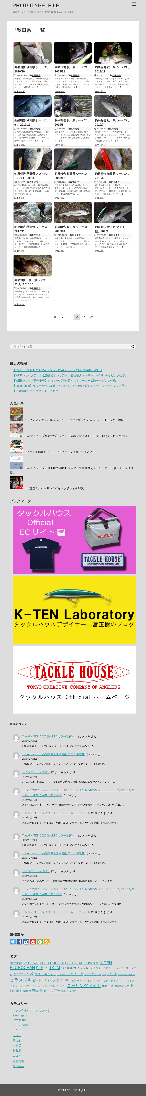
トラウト (112, 974)
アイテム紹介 (21, 1024)
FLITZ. (96, 963)
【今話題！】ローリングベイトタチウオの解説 (54, 488)
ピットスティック (44, 980)
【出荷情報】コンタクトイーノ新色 (35, 390)
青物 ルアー (50, 991)
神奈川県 (16, 991)
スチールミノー (45, 974)
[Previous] (62, 316)
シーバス (23, 973)
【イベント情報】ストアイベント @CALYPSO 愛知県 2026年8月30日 (57, 370)
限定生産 (18, 1066)
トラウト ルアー (126, 974)
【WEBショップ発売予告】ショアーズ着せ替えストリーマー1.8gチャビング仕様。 (66, 380)
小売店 (17, 1045)
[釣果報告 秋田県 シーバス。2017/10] (73, 212)
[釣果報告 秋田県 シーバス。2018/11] (73, 159)
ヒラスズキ (21, 979)
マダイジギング (117, 980)
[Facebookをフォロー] (19, 941)
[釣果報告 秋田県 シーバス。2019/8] (73, 106)
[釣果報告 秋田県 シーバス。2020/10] (33, 53)
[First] (55, 316)
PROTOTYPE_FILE (35, 5)
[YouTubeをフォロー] (33, 941)
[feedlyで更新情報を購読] (40, 941)
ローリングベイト (84, 985)
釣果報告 (36, 75)
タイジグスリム (92, 974)
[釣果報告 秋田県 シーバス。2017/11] (33, 212)
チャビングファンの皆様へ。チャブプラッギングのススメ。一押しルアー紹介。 (75, 419)
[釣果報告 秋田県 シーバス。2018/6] (113, 159)
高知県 (72, 991)
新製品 (17, 1050)
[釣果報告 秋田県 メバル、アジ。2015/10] (33, 265)
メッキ (128, 981)
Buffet (35, 963)
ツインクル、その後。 (36, 772)
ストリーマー (63, 974)
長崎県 (27, 990)
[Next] (84, 316)
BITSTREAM (16, 963)
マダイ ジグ (102, 981)
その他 (17, 1040)
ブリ (59, 980)
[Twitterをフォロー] (13, 941)
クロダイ (98, 968)
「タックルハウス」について (31, 1010)
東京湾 (128, 986)
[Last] (91, 316)
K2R (46, 968)
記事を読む (19, 91)
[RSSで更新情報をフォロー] (46, 941)
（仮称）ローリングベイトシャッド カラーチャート (56, 813)
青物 (35, 991)
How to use (20, 1020)
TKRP (63, 968)
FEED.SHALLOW (78, 963)
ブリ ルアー (71, 980)
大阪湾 (118, 985)
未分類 (17, 1055)
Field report (20, 1015)
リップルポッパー (55, 985)
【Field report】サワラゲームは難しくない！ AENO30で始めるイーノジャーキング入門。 (70, 385)
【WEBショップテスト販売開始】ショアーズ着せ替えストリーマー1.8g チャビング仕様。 (70, 375)
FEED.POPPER (52, 963)
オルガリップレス (79, 968)
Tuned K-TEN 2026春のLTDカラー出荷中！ (49, 736)
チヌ (104, 974)
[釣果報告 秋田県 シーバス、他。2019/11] (33, 106)
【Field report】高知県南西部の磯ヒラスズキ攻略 (53, 754)
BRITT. (27, 963)
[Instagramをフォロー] (26, 941)
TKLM (54, 967)
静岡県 (64, 991)
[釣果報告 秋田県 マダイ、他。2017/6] (113, 212)
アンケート (20, 1030)
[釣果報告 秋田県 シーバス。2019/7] (113, 106)
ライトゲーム (38, 986)
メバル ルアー (23, 986)
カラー (17, 1035)
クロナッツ (109, 968)
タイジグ (76, 974)
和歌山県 (108, 986)
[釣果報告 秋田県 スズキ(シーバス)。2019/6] (33, 159)
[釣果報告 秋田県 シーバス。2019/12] (73, 53)
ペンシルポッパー (87, 981)
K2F (39, 967)
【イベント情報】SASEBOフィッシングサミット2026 (58, 451)
